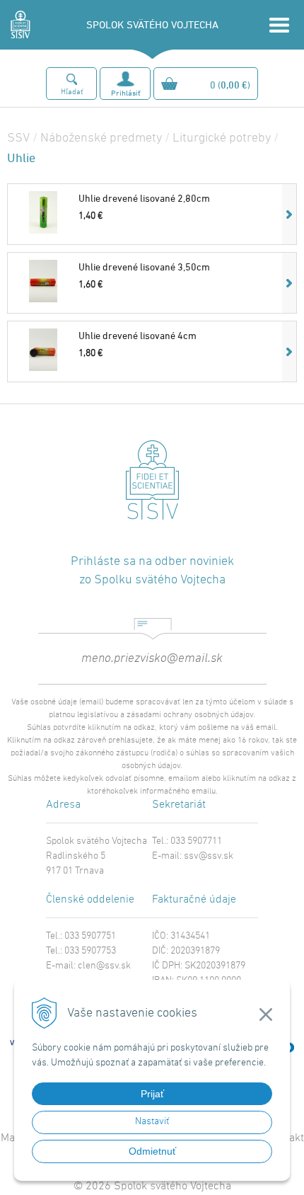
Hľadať (72, 92)
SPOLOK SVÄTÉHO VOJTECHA (152, 24)
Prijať (152, 1093)
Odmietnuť (152, 1151)
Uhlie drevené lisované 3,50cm (144, 267)
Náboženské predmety (101, 138)
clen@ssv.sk (104, 966)
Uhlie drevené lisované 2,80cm (144, 198)
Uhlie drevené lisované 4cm (137, 335)
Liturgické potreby (222, 138)
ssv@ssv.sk (208, 856)
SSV (18, 138)
